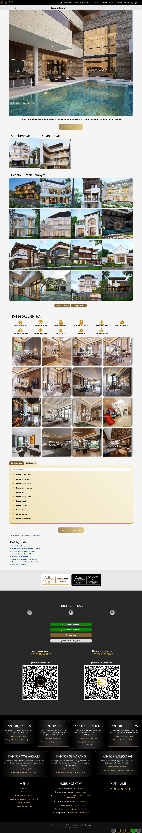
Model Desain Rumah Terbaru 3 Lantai (26, 548)
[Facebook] (108, 789)
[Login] (131, 2)
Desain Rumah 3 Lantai (20, 546)
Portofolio (67, 2)
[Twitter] (126, 790)
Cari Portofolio (16, 463)
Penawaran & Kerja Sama (71, 641)
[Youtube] (115, 789)
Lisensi (38, 536)
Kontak (126, 2)
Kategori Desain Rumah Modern (23, 554)
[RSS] (130, 789)
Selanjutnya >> (78, 305)
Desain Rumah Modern (20, 557)
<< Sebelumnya (62, 305)
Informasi (118, 2)
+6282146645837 (40, 654)
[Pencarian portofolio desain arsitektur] (118, 831)
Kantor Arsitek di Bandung (88, 738)
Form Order (71, 635)
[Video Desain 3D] (123, 831)
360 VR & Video (78, 2)
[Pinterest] (122, 789)
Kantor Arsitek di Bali (53, 738)
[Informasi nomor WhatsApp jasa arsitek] (133, 831)
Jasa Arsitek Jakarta (19, 565)
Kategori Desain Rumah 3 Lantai (23, 551)
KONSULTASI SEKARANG (71, 530)
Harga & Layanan (93, 2)
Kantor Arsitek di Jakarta (18, 736)
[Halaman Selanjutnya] (138, 831)
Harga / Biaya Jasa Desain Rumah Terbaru (27, 562)
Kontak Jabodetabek (72, 624)
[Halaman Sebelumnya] (113, 831)
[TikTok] (119, 789)
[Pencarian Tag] (15, 8)
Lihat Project (70, 127)
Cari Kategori (31, 463)
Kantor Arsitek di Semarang (71, 769)
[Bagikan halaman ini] (128, 831)
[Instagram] (112, 789)
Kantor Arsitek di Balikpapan (118, 767)
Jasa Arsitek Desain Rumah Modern (24, 559)
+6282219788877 (102, 654)
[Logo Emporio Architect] (7, 2)
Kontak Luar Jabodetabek (71, 630)
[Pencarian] (139, 2)
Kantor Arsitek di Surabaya (124, 736)
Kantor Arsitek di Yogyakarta (24, 769)
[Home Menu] (60, 2)
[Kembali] (10, 8)
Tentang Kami (106, 2)
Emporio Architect (63, 825)
